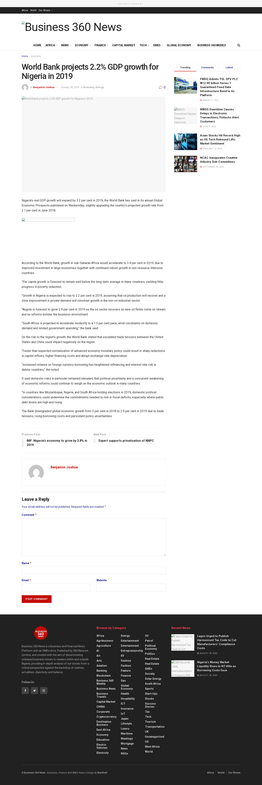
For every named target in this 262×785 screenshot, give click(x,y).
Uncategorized (154, 736)
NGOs (124, 753)
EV (122, 655)
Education (102, 739)
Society (150, 673)
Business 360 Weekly (211, 45)
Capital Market (123, 45)
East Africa (103, 729)
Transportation (155, 726)
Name (27, 563)
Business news (106, 688)
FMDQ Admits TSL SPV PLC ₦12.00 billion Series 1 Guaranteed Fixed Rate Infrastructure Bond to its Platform (219, 87)
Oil (146, 635)
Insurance (127, 708)
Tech (143, 45)
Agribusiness (104, 640)
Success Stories (150, 705)
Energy (100, 87)
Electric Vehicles (101, 746)
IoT (123, 713)
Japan (125, 718)
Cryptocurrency (106, 716)
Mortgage (127, 743)
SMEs (157, 45)
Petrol (149, 640)
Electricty (102, 752)
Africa (25, 10)
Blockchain (103, 675)
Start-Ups (151, 693)
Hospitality (128, 698)
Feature (126, 670)
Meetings (127, 738)
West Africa (152, 746)
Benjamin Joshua (43, 87)
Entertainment (130, 640)
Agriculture (103, 645)
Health (125, 693)
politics (150, 653)
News (65, 45)
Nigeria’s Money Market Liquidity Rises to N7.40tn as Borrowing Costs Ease (216, 666)
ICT (123, 703)
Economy (81, 45)
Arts (99, 660)
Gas (123, 680)
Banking (101, 670)
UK (147, 731)
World (33, 10)
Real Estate (152, 658)
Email (26, 580)
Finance (100, 45)
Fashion (126, 660)
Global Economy (179, 45)
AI (97, 650)
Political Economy (151, 647)
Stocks (149, 698)
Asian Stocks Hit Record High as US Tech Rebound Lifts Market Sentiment (220, 139)
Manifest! (102, 772)
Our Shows (44, 10)
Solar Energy (153, 678)
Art (98, 655)
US (147, 741)
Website (101, 580)
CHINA (100, 706)
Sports (149, 688)
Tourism (150, 721)
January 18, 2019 (70, 87)
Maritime (127, 733)
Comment (29, 515)
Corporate (103, 711)
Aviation (101, 665)
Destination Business (103, 723)
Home (37, 45)
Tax (147, 711)
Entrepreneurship (132, 650)
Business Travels (102, 695)
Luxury (125, 728)
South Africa (153, 683)
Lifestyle (126, 723)
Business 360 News (34, 772)
